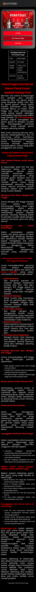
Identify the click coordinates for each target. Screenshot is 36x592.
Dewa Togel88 (9, 272)
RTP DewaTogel (25, 117)
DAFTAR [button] (18, 43)
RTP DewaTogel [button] (18, 38)
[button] (32, 3)
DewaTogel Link (9, 528)
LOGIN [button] (18, 33)
